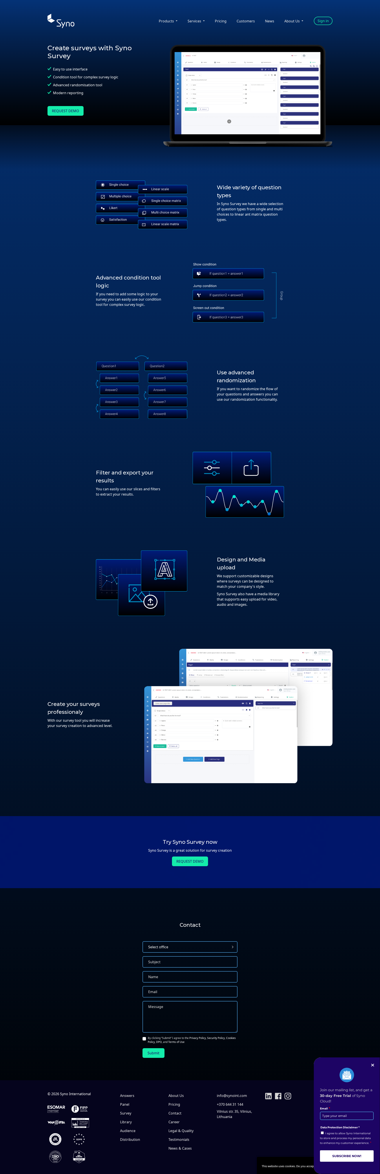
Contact (174, 1113)
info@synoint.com (232, 1095)
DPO (159, 1042)
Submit (153, 1053)
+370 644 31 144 (230, 1104)
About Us (176, 1095)
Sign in (323, 20)
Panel (124, 1104)
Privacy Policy (197, 1038)
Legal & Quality (181, 1130)
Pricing (221, 21)
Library (126, 1122)
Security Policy (216, 1038)
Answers (127, 1095)
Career (174, 1122)
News (269, 21)
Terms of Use (176, 1042)
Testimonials (178, 1139)
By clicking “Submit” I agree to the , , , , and (192, 1040)
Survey (125, 1113)
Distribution (130, 1139)
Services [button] (195, 21)
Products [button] (167, 21)
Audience (127, 1130)
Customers (246, 21)
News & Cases (180, 1148)
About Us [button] (292, 21)
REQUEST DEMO (65, 110)
